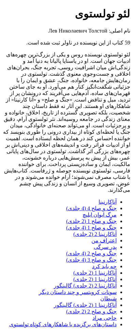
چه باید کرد (104, 266)
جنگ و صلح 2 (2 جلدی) (91, 311)
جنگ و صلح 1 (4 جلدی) (91, 227)
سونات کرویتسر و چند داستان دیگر (78, 292)
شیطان (108, 298)
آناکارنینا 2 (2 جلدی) (95, 234)
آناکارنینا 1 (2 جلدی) (95, 273)
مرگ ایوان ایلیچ (100, 215)
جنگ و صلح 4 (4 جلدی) (91, 208)
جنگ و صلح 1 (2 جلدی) (91, 221)
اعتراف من (104, 240)
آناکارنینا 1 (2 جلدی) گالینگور (85, 305)
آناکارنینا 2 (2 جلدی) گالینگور (85, 286)
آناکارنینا (108, 202)
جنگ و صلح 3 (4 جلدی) (91, 260)
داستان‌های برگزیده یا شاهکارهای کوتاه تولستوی (63, 324)
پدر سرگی (105, 247)
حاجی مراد (104, 318)
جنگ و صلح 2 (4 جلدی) (91, 253)
